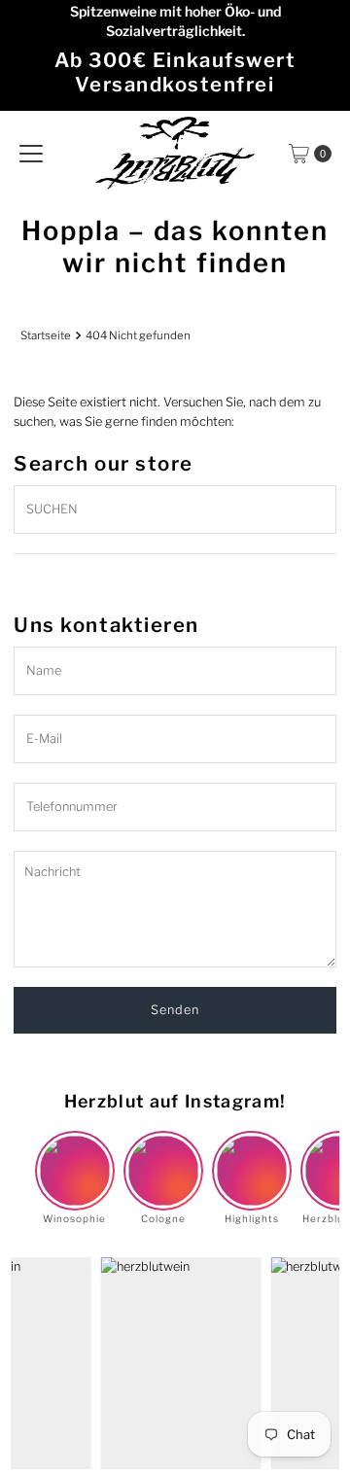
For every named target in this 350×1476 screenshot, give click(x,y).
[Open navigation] (31, 153)
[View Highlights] (251, 1154)
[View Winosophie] (74, 1154)
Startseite (45, 335)
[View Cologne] (163, 1154)
